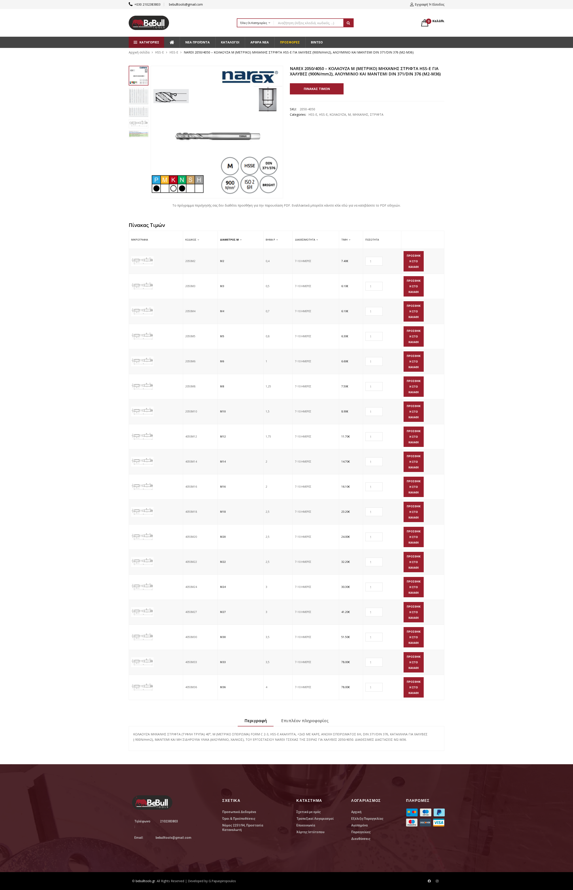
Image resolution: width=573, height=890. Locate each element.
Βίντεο (317, 42)
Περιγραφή (255, 720)
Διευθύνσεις (360, 839)
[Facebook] (429, 881)
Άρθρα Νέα (259, 42)
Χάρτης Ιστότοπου (310, 832)
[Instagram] (437, 881)
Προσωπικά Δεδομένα (239, 812)
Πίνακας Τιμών (317, 89)
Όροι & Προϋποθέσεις (238, 818)
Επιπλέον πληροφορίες (305, 720)
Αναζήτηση (348, 22)
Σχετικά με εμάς (308, 812)
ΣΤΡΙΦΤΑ (376, 114)
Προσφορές (290, 42)
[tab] (256, 722)
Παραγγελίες (361, 832)
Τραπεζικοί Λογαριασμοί (315, 818)
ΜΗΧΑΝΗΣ (360, 114)
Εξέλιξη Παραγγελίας (367, 818)
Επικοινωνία (305, 825)
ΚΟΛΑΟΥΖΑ (337, 114)
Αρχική (356, 812)
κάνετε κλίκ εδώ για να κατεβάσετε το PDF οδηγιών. (362, 205)
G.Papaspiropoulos (222, 881)
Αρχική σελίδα (139, 52)
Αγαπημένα (359, 825)
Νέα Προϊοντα (197, 42)
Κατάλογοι (230, 42)
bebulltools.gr (145, 881)
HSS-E (159, 52)
